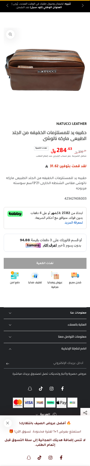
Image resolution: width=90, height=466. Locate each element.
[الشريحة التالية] (8, 6)
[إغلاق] (7, 423)
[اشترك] (6, 363)
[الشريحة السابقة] (82, 6)
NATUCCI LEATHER (71, 124)
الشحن (56, 156)
